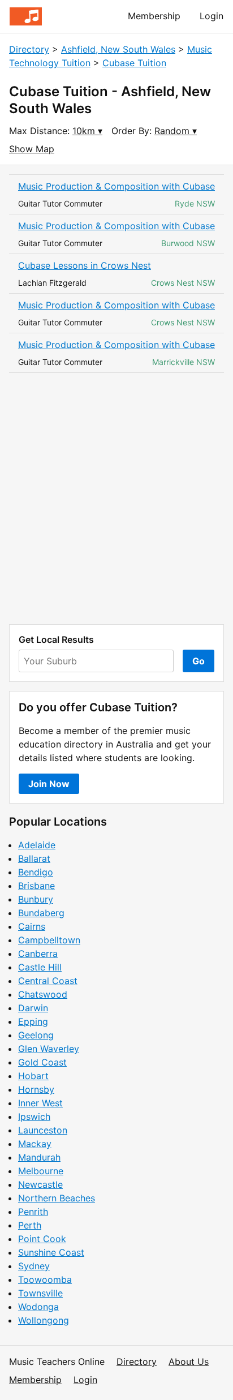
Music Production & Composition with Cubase (116, 186)
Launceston (42, 1130)
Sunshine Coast (51, 1252)
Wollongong (43, 1320)
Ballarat (34, 858)
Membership (154, 16)
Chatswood (42, 994)
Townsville (40, 1293)
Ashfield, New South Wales (118, 49)
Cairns (31, 926)
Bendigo (35, 872)
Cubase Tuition (134, 62)
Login (211, 16)
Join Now (49, 783)
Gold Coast (42, 1062)
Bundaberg (41, 912)
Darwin (33, 1008)
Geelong (36, 1035)
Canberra (38, 953)
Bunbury (35, 899)
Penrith (33, 1211)
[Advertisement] (116, 498)
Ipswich (34, 1116)
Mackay (34, 1143)
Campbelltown (49, 940)
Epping (33, 1021)
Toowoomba (45, 1279)
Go (198, 661)
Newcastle (40, 1184)
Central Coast (47, 980)
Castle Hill (40, 967)
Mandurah (39, 1157)
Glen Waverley (48, 1048)
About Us (189, 1361)
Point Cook (42, 1238)
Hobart (33, 1075)
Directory (29, 49)
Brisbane (36, 885)
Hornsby (36, 1089)
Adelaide (36, 845)
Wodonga (38, 1306)
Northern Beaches (56, 1198)
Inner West (40, 1103)
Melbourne (40, 1170)
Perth (29, 1225)
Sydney (34, 1266)
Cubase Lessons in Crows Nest (84, 265)
